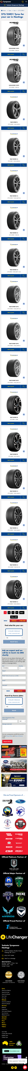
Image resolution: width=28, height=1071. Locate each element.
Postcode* (4, 685)
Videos (4, 1026)
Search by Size (5, 992)
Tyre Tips (4, 998)
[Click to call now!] (22, 2)
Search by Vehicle (6, 990)
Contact (4, 1019)
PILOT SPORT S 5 (14, 491)
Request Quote (7, 741)
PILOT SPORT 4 (14, 122)
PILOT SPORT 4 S (14, 159)
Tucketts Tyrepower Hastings (15, 5)
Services (4, 1005)
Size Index (4, 1031)
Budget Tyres (5, 1035)
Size (3, 666)
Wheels (4, 1000)
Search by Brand (6, 994)
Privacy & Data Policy (10, 1064)
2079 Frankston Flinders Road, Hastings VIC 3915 (13, 951)
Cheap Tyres (5, 1037)
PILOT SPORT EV (14, 417)
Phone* (10, 675)
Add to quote (11, 54)
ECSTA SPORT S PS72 (14, 48)
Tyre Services (5, 1013)
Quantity (21, 666)
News (3, 1022)
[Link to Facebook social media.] (12, 1067)
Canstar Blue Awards (7, 1033)
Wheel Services (5, 1015)
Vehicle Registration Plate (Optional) (8, 718)
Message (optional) (7, 724)
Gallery (4, 1024)
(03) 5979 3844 (9, 955)
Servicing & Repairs (6, 1011)
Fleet (3, 1021)
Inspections (4, 1009)
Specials (4, 1017)
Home (4, 10)
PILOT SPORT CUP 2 (14, 306)
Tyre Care (4, 996)
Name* (4, 671)
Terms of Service (19, 736)
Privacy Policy (9, 736)
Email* (4, 680)
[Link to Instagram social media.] (15, 1067)
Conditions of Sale (19, 1064)
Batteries (4, 1007)
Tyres (3, 988)
